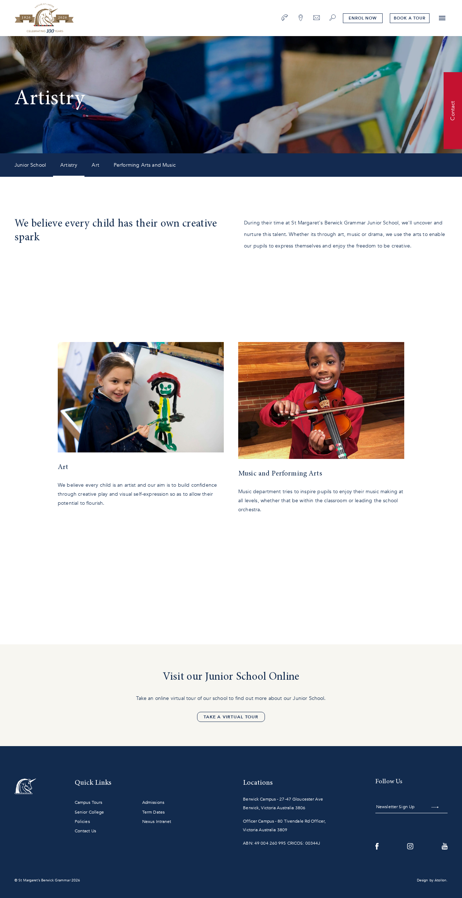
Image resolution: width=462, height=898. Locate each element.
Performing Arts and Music (145, 165)
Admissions (153, 802)
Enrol (363, 18)
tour (409, 18)
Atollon (440, 880)
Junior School (30, 165)
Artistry (68, 165)
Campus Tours (88, 802)
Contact (452, 110)
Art (95, 165)
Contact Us (85, 831)
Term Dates (153, 812)
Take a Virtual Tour (231, 717)
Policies (82, 821)
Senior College (89, 812)
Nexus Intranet (156, 821)
